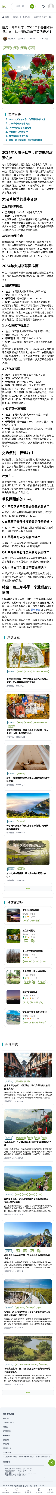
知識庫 (15, 17)
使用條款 (6, 1440)
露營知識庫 (7, 1431)
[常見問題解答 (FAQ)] (1, 391)
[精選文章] (1, 397)
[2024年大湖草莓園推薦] (1, 385)
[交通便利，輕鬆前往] (1, 388)
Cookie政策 (7, 1452)
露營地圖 (35, 609)
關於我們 (6, 1418)
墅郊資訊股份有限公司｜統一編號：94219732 (28, 1486)
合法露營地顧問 (8, 1423)
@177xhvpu (27, 1469)
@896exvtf (27, 1471)
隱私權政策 (7, 1448)
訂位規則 (6, 1444)
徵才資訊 (6, 1427)
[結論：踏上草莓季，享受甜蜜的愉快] (1, 394)
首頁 (7, 17)
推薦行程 (26, 17)
